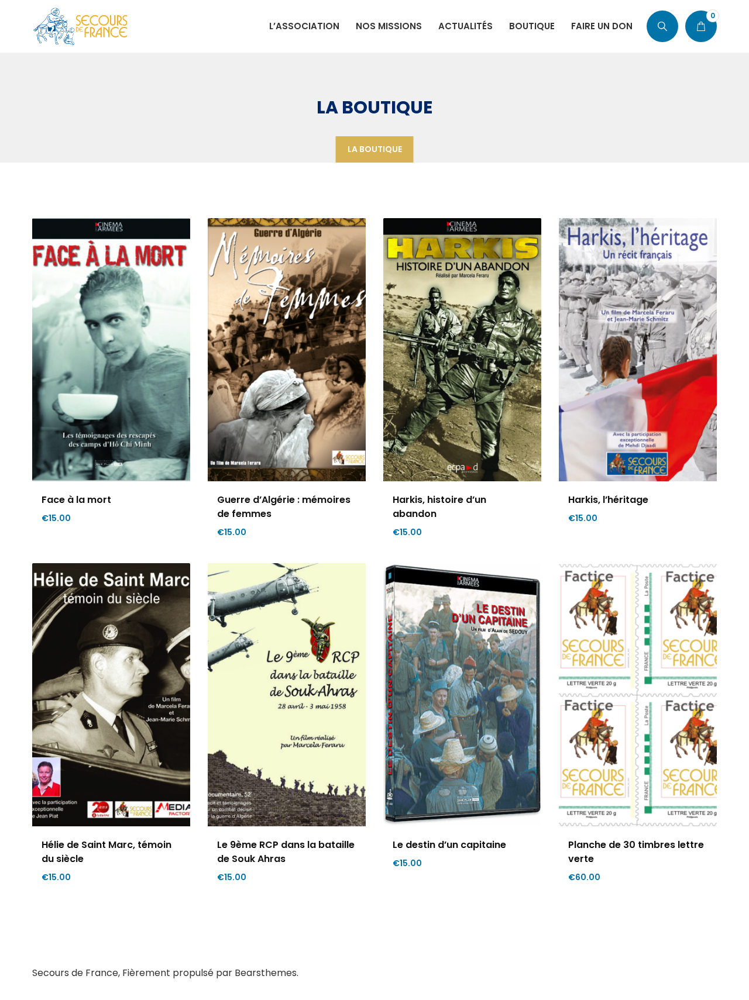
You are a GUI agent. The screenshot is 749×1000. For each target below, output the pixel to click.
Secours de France (75, 973)
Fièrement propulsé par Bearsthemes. (210, 973)
